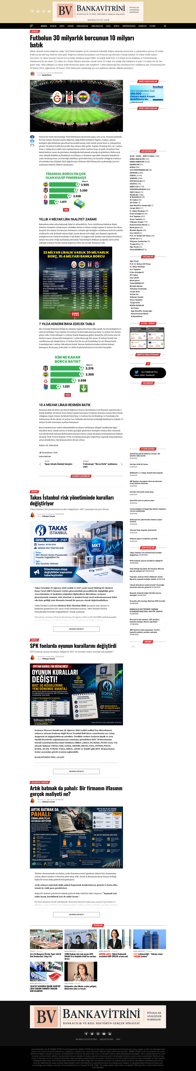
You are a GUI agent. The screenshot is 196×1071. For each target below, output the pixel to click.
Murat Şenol (134, 228)
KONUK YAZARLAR (137, 305)
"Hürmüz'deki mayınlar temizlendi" (143, 530)
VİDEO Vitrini (135, 192)
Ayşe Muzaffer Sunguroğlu (140, 205)
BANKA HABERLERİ (82, 26)
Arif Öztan (134, 203)
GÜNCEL (62, 26)
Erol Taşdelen (135, 216)
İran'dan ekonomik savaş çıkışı (142, 492)
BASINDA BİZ (142, 26)
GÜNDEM (133, 178)
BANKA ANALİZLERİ (97, 26)
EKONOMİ (71, 26)
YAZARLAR (53, 26)
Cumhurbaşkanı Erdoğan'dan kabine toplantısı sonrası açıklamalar (148, 510)
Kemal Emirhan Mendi (138, 225)
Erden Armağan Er (137, 214)
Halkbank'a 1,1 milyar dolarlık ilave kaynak (146, 473)
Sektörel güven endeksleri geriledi (143, 539)
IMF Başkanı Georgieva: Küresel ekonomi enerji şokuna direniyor (146, 482)
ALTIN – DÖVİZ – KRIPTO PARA (142, 156)
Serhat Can (134, 239)
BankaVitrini (46, 75)
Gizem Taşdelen (136, 219)
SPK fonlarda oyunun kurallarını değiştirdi (146, 561)
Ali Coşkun (134, 200)
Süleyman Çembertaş (138, 241)
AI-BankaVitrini (135, 197)
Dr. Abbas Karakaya (137, 211)
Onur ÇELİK (134, 233)
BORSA (108, 26)
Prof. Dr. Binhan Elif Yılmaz (140, 236)
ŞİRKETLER (134, 187)
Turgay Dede (135, 303)
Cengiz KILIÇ (135, 208)
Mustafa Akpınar (136, 230)
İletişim (152, 26)
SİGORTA (116, 26)
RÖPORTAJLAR (136, 181)
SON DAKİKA (149, 449)
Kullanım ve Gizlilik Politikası (86, 1039)
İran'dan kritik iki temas (139, 464)
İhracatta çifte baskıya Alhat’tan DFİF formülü (147, 601)
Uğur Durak (134, 247)
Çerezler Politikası (106, 1039)
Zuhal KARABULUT (137, 250)
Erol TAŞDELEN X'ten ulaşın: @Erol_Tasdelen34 (146, 373)
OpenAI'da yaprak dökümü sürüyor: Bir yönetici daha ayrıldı (145, 455)
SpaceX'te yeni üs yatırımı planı (142, 501)
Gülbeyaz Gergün (48, 516)
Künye (118, 1039)
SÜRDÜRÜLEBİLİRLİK (128, 26)
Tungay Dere (135, 244)
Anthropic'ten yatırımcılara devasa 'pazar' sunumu (146, 521)
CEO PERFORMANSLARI (139, 170)
